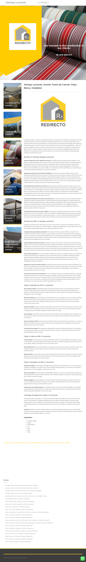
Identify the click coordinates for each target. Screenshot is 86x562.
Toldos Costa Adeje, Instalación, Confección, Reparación (19, 509)
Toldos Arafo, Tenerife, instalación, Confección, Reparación (19, 504)
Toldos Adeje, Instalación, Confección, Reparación (17, 499)
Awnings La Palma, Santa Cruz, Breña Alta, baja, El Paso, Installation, (22, 488)
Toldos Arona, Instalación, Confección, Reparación (17, 507)
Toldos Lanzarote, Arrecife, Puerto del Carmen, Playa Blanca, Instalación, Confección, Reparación (29, 523)
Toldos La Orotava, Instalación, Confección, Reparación (19, 517)
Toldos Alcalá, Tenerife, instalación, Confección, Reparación (19, 501)
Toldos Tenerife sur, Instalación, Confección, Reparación (19, 539)
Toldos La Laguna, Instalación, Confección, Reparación (18, 515)
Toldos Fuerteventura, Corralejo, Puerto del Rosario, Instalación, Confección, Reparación (27, 512)
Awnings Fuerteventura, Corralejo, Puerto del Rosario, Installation (21, 485)
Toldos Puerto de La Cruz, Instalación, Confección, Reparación (20, 533)
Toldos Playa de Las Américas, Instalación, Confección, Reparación (21, 531)
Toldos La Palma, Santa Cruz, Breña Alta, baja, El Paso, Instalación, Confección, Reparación (27, 520)
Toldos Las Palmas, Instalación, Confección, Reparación (19, 525)
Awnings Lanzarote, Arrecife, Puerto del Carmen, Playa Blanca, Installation (23, 490)
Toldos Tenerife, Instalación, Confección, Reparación (18, 541)
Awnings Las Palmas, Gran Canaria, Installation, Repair (18, 493)
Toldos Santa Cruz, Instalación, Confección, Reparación (18, 536)
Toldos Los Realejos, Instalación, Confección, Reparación (19, 528)
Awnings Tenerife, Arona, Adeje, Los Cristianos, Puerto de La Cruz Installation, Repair (26, 496)
